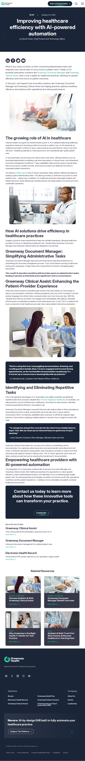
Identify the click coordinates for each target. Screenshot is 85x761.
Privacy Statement (23, 752)
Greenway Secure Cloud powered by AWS (47, 704)
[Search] (76, 3)
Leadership (72, 704)
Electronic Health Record (21, 553)
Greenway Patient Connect (48, 700)
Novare (11, 696)
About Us (71, 696)
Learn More (10, 534)
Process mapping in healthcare (53, 400)
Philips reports (21, 173)
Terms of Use (10, 752)
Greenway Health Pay (46, 696)
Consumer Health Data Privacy (40, 752)
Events (70, 700)
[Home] (42, 659)
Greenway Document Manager (51, 72)
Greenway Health (7, 3)
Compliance (56, 752)
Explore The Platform (19, 731)
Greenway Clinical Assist (21, 528)
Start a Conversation (59, 4)
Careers (65, 752)
